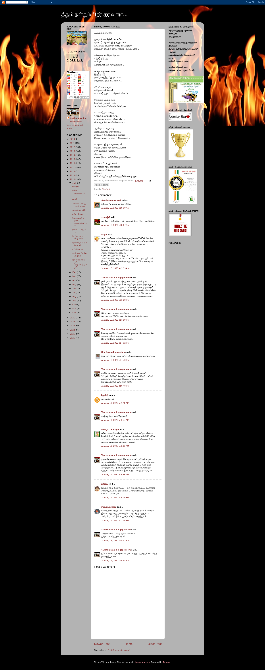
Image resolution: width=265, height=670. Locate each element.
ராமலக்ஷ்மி (105, 217)
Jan (74, 183)
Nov (74, 308)
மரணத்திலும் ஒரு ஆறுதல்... (79, 244)
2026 (72, 338)
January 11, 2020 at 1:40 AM (115, 403)
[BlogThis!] (98, 184)
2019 (72, 175)
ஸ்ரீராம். (104, 484)
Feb (74, 272)
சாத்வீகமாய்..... (79, 249)
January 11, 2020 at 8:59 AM (115, 475)
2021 (72, 318)
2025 (72, 334)
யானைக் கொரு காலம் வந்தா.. (79, 204)
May (74, 284)
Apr (74, 280)
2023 (72, 326)
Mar (74, 276)
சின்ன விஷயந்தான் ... (78, 193)
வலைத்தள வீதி (79, 210)
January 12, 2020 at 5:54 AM (115, 560)
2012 (72, 147)
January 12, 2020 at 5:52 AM (115, 540)
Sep (74, 300)
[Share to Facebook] (104, 184)
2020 (72, 179)
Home (129, 643)
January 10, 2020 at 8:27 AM (115, 225)
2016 (72, 163)
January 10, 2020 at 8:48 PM (115, 386)
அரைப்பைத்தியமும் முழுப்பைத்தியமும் (79, 263)
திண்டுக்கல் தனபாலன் (111, 200)
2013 (72, 151)
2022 (72, 322)
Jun (74, 288)
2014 (72, 155)
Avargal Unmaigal (110, 429)
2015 (72, 159)
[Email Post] (149, 180)
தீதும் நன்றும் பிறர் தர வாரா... (94, 14)
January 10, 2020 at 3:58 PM (115, 300)
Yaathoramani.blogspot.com (116, 277)
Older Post (155, 643)
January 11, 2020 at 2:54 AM (115, 420)
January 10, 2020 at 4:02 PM (115, 343)
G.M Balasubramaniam (113, 352)
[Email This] (95, 184)
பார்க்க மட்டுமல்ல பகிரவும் (79, 254)
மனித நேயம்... (78, 214)
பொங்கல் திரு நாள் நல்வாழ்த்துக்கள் (79, 222)
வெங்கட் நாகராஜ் (108, 507)
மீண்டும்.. (76, 186)
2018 (72, 171)
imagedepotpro (142, 662)
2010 (72, 139)
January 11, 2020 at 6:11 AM (115, 446)
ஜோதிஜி (104, 395)
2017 (72, 167)
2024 (72, 330)
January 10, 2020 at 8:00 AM (115, 208)
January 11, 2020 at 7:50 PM (115, 520)
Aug (74, 296)
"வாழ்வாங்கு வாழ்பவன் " (78, 237)
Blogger (167, 662)
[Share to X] (101, 184)
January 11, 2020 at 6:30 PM (115, 497)
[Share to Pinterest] (107, 184)
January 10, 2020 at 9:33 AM (115, 268)
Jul (74, 292)
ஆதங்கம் (106, 189)
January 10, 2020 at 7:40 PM (115, 360)
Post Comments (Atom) (119, 650)
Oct (74, 304)
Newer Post (101, 643)
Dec (74, 313)
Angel (104, 234)
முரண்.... (76, 199)
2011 (72, 143)
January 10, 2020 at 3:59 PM (115, 320)
